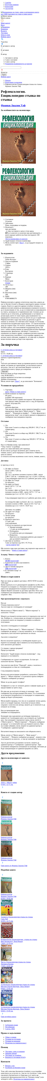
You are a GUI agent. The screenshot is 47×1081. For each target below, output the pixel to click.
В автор (4, 54)
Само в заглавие (11, 60)
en (18, 545)
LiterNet (8, 3)
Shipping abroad (11, 1053)
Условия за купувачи (13, 1039)
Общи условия (10, 1037)
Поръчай (4, 371)
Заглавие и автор (11, 58)
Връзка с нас (10, 1066)
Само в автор (10, 62)
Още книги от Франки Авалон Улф (14, 866)
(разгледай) (12, 561)
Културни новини (12, 5)
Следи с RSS (10, 1029)
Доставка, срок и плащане (15, 1051)
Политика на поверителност (15, 1043)
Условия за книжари (12, 1041)
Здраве (7, 283)
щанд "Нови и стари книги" (15, 392)
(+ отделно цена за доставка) (11, 350)
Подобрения (9, 1027)
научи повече (11, 545)
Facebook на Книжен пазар (15, 1068)
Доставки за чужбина (13, 1055)
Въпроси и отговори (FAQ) (15, 1057)
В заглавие (5, 50)
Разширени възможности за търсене (18, 64)
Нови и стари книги (19, 550)
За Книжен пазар (11, 1025)
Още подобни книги (8, 1017)
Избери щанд (6, 37)
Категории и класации (13, 82)
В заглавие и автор (8, 46)
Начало (8, 80)
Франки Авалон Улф (13, 105)
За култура (9, 8)
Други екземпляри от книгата (16, 239)
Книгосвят (9, 6)
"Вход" (21, 243)
